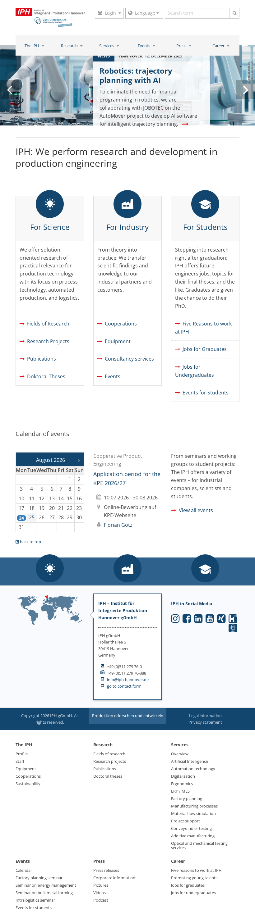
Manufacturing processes (194, 806)
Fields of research (109, 754)
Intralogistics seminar (35, 900)
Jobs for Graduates (205, 349)
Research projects (109, 761)
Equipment (118, 341)
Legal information (205, 715)
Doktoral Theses (46, 376)
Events (144, 45)
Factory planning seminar (39, 878)
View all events (196, 510)
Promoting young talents (194, 878)
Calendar (24, 870)
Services (107, 45)
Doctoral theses (107, 776)
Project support (185, 821)
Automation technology (193, 769)
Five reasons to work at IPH (196, 870)
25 (32, 517)
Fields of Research (48, 323)
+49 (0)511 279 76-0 (124, 666)
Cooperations (121, 323)
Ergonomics (182, 783)
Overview (179, 754)
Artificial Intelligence (189, 761)
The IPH (32, 45)
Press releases (106, 870)
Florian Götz (118, 524)
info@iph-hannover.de (128, 679)
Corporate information (114, 878)
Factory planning (186, 798)
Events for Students (206, 392)
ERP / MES (180, 791)
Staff (20, 761)
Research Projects (48, 341)
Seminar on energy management (46, 885)
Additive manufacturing (193, 836)
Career (218, 45)
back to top (30, 541)
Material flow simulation (193, 813)
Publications (41, 358)
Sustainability (28, 783)
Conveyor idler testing (191, 828)
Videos (99, 892)
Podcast (100, 900)
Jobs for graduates (188, 885)
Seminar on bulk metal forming (44, 892)
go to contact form (124, 686)
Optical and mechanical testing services (199, 845)
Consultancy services (129, 358)
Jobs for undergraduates (193, 892)
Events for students (34, 907)
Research (70, 45)
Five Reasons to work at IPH (203, 327)
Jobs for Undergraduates (194, 370)
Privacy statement (205, 722)
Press (181, 45)
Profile (22, 754)
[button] (49, 569)
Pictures (100, 885)
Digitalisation (183, 776)
